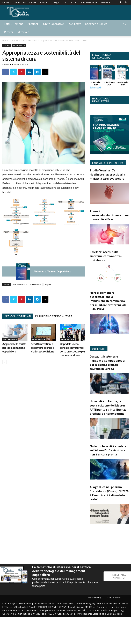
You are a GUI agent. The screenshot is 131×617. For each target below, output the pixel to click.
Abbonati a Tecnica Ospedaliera (52, 271)
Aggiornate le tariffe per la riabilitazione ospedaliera (14, 347)
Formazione (20, 2)
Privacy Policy (94, 597)
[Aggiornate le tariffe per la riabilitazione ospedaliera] (14, 332)
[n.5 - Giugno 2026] (109, 73)
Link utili (73, 2)
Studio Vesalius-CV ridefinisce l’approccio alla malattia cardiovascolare (107, 174)
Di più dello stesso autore (53, 316)
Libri (64, 2)
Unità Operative (53, 24)
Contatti (43, 2)
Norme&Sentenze (89, 2)
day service (35, 284)
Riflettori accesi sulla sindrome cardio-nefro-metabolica (106, 256)
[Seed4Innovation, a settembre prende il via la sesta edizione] (43, 332)
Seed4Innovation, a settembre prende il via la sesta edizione (42, 347)
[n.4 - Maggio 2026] (123, 73)
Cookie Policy (113, 597)
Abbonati (33, 2)
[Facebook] (120, 2)
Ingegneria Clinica (95, 24)
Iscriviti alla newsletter (101, 100)
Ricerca (8, 32)
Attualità (16, 40)
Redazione (7, 64)
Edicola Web (95, 87)
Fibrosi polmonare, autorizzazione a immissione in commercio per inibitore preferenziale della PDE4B (108, 301)
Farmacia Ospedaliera (107, 162)
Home (5, 40)
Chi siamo (6, 2)
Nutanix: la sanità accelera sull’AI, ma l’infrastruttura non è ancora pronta (108, 450)
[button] (124, 24)
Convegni (55, 2)
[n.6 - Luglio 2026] (23, 271)
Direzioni (32, 24)
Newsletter (106, 2)
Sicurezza (75, 24)
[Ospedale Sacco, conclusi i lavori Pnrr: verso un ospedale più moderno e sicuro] (72, 332)
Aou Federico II (20, 284)
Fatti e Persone (13, 24)
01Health (98, 348)
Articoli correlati (17, 316)
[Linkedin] (126, 2)
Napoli (48, 284)
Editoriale (23, 32)
